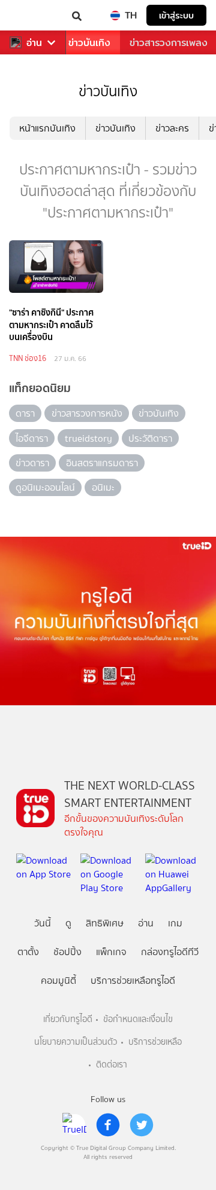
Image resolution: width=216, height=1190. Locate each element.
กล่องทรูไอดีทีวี (170, 952)
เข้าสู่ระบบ (176, 15)
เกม (175, 923)
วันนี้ (42, 923)
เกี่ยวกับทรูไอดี (67, 1019)
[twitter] (142, 1125)
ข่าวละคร (172, 128)
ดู (68, 923)
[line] (74, 1125)
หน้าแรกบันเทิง (47, 128)
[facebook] (108, 1125)
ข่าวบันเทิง (89, 42)
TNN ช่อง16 (27, 358)
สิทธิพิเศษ (105, 923)
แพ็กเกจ (111, 952)
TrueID (34, 15)
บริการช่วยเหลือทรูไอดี (133, 980)
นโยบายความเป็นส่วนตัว (75, 1042)
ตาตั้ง (28, 952)
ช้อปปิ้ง (67, 952)
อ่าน (34, 42)
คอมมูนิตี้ (58, 980)
